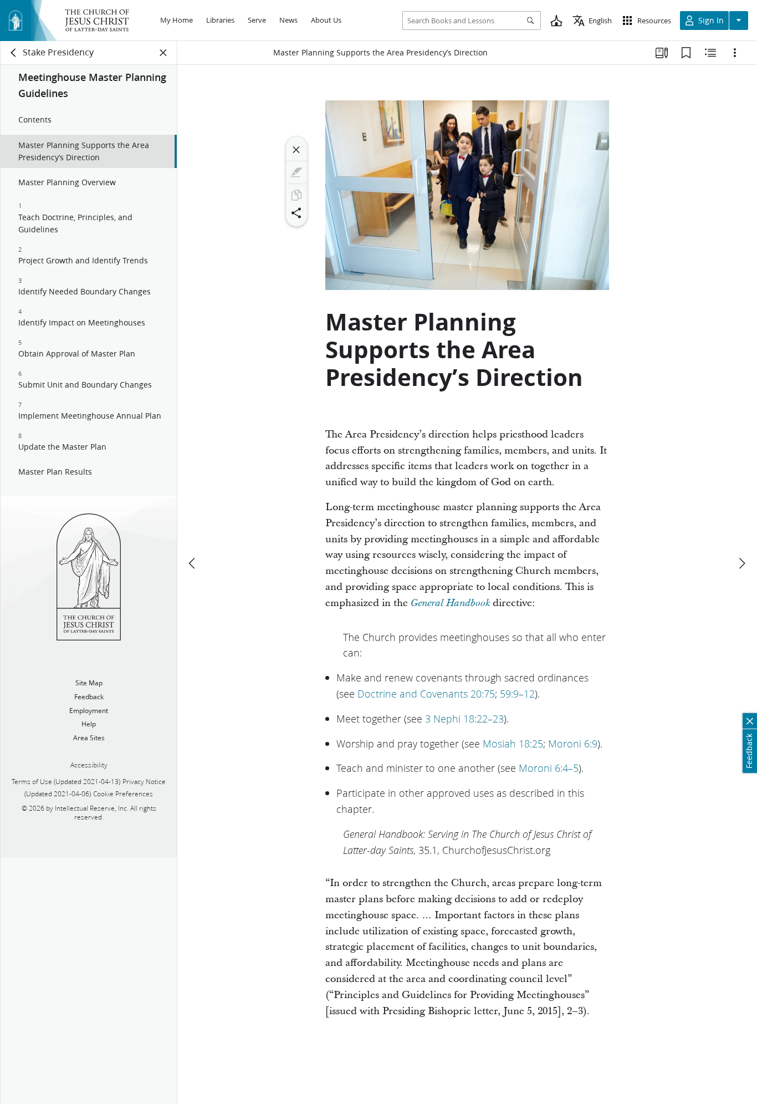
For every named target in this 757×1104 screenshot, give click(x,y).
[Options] (735, 52)
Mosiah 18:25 (513, 743)
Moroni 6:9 (572, 743)
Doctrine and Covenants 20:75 (426, 693)
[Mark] (296, 172)
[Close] (296, 150)
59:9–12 (517, 693)
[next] (741, 563)
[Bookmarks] (686, 52)
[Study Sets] (662, 52)
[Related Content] (710, 52)
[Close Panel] (163, 53)
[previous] (193, 563)
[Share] (296, 213)
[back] (14, 53)
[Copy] (296, 195)
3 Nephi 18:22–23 (464, 718)
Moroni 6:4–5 (549, 768)
